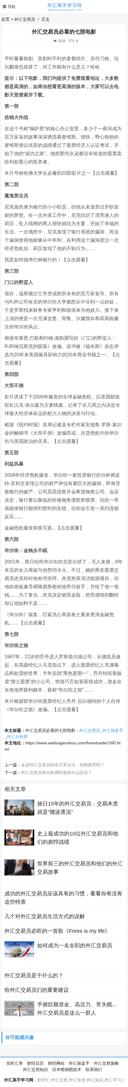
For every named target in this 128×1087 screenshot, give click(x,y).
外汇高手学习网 (18, 1080)
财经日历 (35, 1063)
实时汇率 (14, 1063)
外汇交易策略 (106, 1063)
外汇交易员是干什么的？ (33, 975)
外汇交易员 (24, 19)
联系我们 (93, 1069)
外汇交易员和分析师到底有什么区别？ (56, 772)
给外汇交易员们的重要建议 (36, 990)
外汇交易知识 (35, 1069)
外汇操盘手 (79, 1063)
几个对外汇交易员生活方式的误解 (44, 916)
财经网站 (56, 1063)
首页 (5, 19)
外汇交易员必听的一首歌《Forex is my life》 (57, 931)
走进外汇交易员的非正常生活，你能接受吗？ (62, 764)
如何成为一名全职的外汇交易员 (74, 945)
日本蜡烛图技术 (66, 1069)
